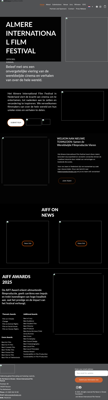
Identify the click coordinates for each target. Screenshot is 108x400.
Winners (77, 4)
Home (42, 4)
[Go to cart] (105, 6)
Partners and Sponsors (58, 9)
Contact (71, 9)
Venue (65, 4)
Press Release (81, 9)
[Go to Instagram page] (100, 7)
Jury (71, 4)
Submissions (56, 4)
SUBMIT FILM (16, 122)
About (48, 4)
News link (81, 243)
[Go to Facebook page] (97, 7)
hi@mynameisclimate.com (67, 172)
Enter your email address (84, 369)
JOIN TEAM (66, 181)
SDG (84, 4)
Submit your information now (89, 380)
